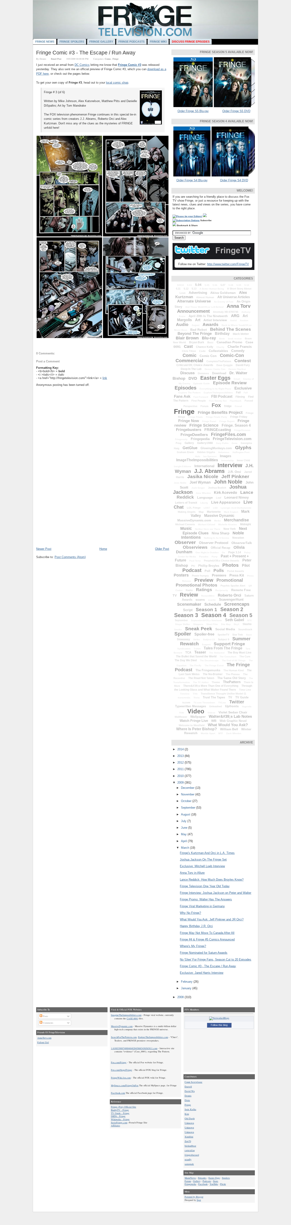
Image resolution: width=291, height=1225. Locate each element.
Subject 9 (223, 639)
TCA (188, 652)
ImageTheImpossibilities (197, 460)
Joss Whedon (203, 493)
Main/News (190, 1177)
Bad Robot (198, 329)
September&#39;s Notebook (206, 620)
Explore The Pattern (189, 392)
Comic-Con (232, 355)
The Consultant (228, 656)
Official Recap (220, 547)
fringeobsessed (192, 1154)
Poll (207, 571)
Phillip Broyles (208, 565)
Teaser (200, 652)
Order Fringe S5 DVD (236, 111)
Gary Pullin (222, 443)
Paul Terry (195, 560)
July (184, 821)
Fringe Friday (238, 416)
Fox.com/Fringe (118, 1062)
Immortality (227, 460)
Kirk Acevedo (225, 493)
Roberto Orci (229, 595)
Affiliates (115, 1125)
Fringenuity (181, 439)
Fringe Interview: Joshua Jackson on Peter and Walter (215, 892)
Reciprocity (221, 590)
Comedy (237, 351)
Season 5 (240, 615)
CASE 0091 (132, 1018)
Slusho (247, 624)
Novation (238, 537)
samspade (189, 1164)
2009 (181, 782)
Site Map (226, 624)
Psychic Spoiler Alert (233, 585)
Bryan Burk (196, 342)
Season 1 (206, 609)
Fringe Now (188, 421)
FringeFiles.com (228, 434)
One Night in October (207, 552)
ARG (235, 316)
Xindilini (189, 1136)
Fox (216, 405)
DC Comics (82, 65)
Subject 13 (209, 639)
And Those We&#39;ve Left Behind (204, 307)
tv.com (186, 702)
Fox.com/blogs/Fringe (121, 1069)
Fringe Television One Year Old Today (205, 886)
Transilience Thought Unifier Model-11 (223, 693)
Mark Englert (231, 512)
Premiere (219, 575)
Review (189, 595)
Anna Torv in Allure (192, 872)
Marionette (214, 511)
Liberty (204, 503)
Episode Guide (201, 383)
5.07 (223, 285)
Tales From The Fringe (223, 648)
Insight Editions (182, 466)
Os (223, 552)
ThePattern (232, 682)
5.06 (215, 285)
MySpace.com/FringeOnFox (124, 1085)
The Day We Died (186, 660)
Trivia (196, 697)
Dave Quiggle (224, 365)
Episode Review (230, 382)
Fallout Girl (43, 1042)
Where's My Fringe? (193, 946)
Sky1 (236, 624)
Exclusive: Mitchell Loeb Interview (202, 866)
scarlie (212, 600)
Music (186, 528)
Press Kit (236, 575)
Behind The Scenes (230, 329)
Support (206, 644)
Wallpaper (198, 716)
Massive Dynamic (219, 516)
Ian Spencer (210, 456)
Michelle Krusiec (227, 524)
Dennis (188, 1095)
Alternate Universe (194, 301)
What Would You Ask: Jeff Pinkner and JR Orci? (211, 919)
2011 (181, 769)
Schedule (212, 604)
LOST (207, 508)
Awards (210, 324)
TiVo (195, 693)
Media (217, 520)
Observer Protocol (213, 543)
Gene (235, 443)
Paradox (203, 556)
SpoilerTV (223, 634)
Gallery (189, 443)
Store (249, 634)
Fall (246, 392)
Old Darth (190, 1118)
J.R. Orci (234, 472)
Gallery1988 (205, 443)
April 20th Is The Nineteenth (208, 316)
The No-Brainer (213, 674)
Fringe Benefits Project (220, 412)
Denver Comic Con (215, 369)
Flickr (223, 1184)
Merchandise (236, 520)
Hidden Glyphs (206, 452)
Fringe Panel (209, 421)
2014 (181, 749)
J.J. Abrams (209, 471)
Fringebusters (188, 430)
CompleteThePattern (218, 361)
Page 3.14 (234, 552)
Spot (199, 1200)
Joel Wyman (200, 482)
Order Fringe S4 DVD (234, 180)
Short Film (212, 624)
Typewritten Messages (190, 706)
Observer (185, 542)
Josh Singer (198, 488)
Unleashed (215, 706)
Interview (230, 465)
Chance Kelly (204, 347)
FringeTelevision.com (232, 439)
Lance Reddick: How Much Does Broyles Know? (211, 879)
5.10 (246, 285)
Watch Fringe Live (194, 721)
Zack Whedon (233, 733)
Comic (108, 58)
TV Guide (241, 697)
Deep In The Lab (191, 369)
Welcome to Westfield (192, 725)
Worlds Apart (208, 733)
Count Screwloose (193, 1082)
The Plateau (233, 674)
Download (219, 373)
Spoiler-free (204, 634)
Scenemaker (189, 604)
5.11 (178, 288)
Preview (203, 580)
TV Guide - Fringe (120, 1113)
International (204, 466)
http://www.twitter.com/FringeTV (228, 264)
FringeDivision (242, 430)
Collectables (218, 351)
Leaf (218, 497)
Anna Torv (239, 306)
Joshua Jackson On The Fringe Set (203, 859)
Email (237, 379)
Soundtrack (245, 629)
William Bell (229, 729)
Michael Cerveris (185, 524)
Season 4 (213, 615)
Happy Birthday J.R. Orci (196, 926)
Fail (238, 392)
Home (103, 549)
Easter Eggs (215, 378)
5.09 (238, 285)
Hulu (197, 456)
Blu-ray (209, 338)
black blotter (241, 334)
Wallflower (181, 716)
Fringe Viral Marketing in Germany (202, 906)
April (184, 841)
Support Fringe (229, 643)
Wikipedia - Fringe (120, 1119)
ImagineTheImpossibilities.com (126, 1015)
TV (230, 697)
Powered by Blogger (194, 1196)
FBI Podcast (221, 396)
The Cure (244, 656)
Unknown (189, 1123)
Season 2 (231, 609)
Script (188, 610)
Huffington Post (241, 452)
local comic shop (117, 82)
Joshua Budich (217, 487)
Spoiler (182, 634)
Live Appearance (225, 502)
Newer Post (43, 549)
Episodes (185, 388)
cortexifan (190, 1150)
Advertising (198, 293)
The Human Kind (233, 670)
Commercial (189, 360)
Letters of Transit (186, 502)
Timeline (185, 693)
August (195, 325)
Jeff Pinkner (235, 476)
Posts (45, 1016)
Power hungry (200, 575)
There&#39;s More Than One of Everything (210, 685)
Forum (204, 406)
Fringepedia (200, 439)
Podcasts (207, 1181)
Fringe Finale (195, 417)
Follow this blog (219, 1025)
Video (195, 711)
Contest (242, 360)
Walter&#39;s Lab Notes (230, 716)
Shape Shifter (182, 624)
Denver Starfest (237, 369)
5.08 (230, 285)
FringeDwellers (194, 435)
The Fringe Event (214, 665)
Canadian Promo (229, 342)
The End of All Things (234, 660)
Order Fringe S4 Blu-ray (192, 180)
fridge (228, 406)
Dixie (187, 1100)
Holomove (223, 452)
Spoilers (226, 1177)
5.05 (207, 285)
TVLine (222, 702)
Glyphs (243, 447)
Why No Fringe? (190, 913)
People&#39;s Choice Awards (221, 560)
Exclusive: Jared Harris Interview (201, 972)
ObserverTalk (241, 543)
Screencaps (236, 604)
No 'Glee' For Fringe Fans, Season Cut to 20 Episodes (215, 959)
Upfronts (232, 706)
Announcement (193, 311)
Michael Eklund (206, 524)
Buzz (210, 342)
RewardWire (208, 596)
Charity (220, 347)
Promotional (229, 580)
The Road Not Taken (201, 678)
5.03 (189, 285)
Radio (189, 590)
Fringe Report (226, 421)
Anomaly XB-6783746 (225, 311)
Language (205, 497)
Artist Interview (215, 320)
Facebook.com (118, 1092)
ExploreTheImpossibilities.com (153, 1037)
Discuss (187, 373)
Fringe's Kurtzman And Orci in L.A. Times (207, 853)
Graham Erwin (185, 452)
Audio (182, 324)
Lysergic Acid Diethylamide (236, 508)
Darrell (188, 1086)
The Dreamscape (209, 660)
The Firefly (195, 665)
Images (225, 456)
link (105, 378)
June (184, 827)
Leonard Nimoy (236, 497)
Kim (187, 1113)
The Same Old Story (231, 678)
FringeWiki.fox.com (121, 1077)
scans (200, 599)
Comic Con (208, 356)
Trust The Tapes (214, 697)
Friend (238, 406)
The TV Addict (200, 682)
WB (213, 721)
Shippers (198, 624)
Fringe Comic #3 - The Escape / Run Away (85, 53)
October (186, 801)
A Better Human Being (212, 288)
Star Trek (237, 634)
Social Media (225, 629)
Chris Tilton (189, 351)
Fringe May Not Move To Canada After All (207, 933)
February (187, 981)
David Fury (243, 365)
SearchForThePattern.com (124, 1037)
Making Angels (187, 511)
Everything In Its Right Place (215, 388)
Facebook (203, 1184)
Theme (216, 682)
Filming (240, 396)
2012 (181, 762)
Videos (211, 712)
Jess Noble (180, 483)
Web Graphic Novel (233, 721)
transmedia (184, 697)
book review (235, 338)
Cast (188, 346)
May (184, 834)
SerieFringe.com (119, 1122)
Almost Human (205, 297)
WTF (220, 733)
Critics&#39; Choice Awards (194, 365)
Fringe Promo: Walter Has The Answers (206, 899)
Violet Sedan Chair (232, 712)
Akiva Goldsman (223, 293)
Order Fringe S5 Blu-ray (193, 111)
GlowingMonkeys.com (216, 448)
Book (222, 338)
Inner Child (243, 460)
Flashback (235, 401)
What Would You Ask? (228, 725)
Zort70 (188, 1141)
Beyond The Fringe (195, 333)
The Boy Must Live (239, 652)
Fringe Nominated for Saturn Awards (203, 952)
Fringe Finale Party (216, 417)
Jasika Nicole (202, 476)
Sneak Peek (198, 628)
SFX (249, 620)
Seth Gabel (234, 620)
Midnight (245, 524)
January (186, 988)
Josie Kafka (190, 1109)
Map (201, 511)
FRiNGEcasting (217, 430)
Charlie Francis (240, 347)
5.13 (194, 288)
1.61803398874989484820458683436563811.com (134, 1048)
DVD (192, 378)
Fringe (116, 58)
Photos (230, 565)
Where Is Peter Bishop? (196, 729)
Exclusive (243, 388)
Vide (181, 712)
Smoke (178, 629)
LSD (215, 508)
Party (215, 556)
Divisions (203, 373)
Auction (244, 320)
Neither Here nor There (207, 529)
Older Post (162, 549)
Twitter (236, 701)
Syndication (184, 648)
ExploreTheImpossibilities (218, 392)
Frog (178, 443)
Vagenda (246, 706)
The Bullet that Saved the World (196, 656)
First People (198, 400)
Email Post (56, 58)
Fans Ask (182, 396)
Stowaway (183, 639)
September (181, 620)
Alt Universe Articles (233, 297)
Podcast (191, 570)
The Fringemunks (208, 670)
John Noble (228, 482)
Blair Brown (187, 338)
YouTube (214, 1184)
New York (229, 528)
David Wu (190, 1091)
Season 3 (186, 615)
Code (202, 351)
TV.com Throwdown (204, 702)
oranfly (188, 1159)
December (188, 787)
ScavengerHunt (231, 599)
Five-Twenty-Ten (218, 401)
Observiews (195, 547)
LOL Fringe (194, 507)
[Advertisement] (70, 515)
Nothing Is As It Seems (216, 538)
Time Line (245, 689)
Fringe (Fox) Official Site (123, 1106)
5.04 (198, 285)
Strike (196, 639)
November (188, 794)
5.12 (186, 288)
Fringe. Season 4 (236, 425)
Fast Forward (200, 397)
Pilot (246, 565)
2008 (181, 997)
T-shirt (197, 648)
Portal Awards (235, 571)
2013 (181, 756)
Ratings (204, 589)
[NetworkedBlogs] (219, 1018)
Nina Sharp (220, 533)
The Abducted (216, 652)
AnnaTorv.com (44, 1037)
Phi (193, 565)
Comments (47, 1022)
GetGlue (190, 448)
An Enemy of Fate (223, 301)
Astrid (233, 320)
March (185, 847)
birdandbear (190, 1145)
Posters (181, 575)
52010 (180, 285)
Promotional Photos (196, 585)
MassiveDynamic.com (194, 520)
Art (197, 320)
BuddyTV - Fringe (120, 1110)
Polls (218, 570)
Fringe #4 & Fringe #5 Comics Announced (207, 939)
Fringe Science (203, 425)
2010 (181, 776)
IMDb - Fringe (118, 1116)
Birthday (222, 334)
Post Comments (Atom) (70, 557)
